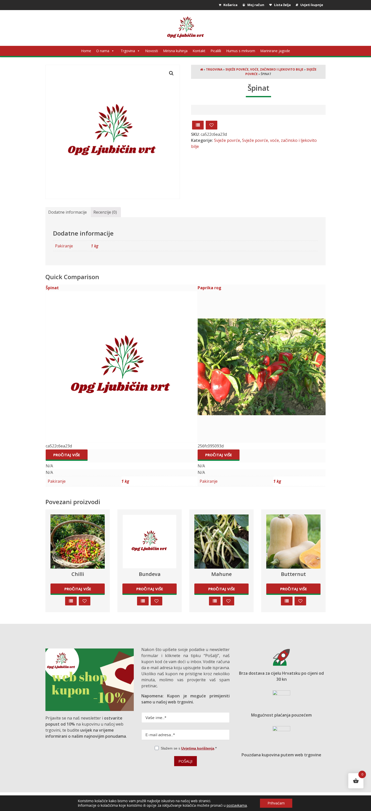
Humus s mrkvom (240, 50)
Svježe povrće (227, 140)
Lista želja (282, 5)
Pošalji (185, 761)
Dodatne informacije (67, 212)
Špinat (52, 287)
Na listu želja (211, 125)
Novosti (151, 50)
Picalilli (215, 50)
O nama (102, 50)
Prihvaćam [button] (276, 803)
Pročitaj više (66, 454)
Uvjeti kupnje (311, 5)
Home (86, 50)
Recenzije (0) (105, 212)
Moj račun (255, 5)
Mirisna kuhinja (175, 50)
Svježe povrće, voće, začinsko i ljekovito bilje (264, 69)
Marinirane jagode (275, 50)
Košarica (230, 5)
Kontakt (199, 50)
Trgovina (128, 50)
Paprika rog (209, 287)
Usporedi (198, 125)
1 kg (94, 246)
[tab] (67, 212)
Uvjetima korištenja (197, 748)
